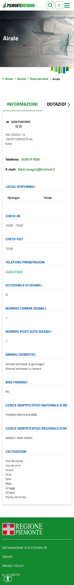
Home (9, 78)
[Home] (18, 5)
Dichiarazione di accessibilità (24, 547)
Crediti (7, 556)
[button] (50, 5)
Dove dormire (39, 78)
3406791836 (30, 159)
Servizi (21, 78)
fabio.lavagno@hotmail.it (36, 169)
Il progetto (11, 575)
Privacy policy (13, 566)
